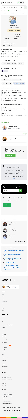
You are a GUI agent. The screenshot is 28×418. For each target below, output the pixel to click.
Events (3, 296)
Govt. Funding (4, 336)
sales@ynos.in (14, 178)
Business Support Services (9, 63)
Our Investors (4, 301)
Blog (2, 321)
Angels (11, 10)
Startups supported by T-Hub (7, 403)
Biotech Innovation (5, 345)
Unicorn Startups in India (11, 265)
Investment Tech (7, 83)
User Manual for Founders (7, 375)
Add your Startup (5, 385)
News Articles (4, 319)
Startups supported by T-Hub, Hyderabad (12, 268)
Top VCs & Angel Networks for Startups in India (12, 259)
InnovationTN (4, 349)
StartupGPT (4, 360)
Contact (3, 306)
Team (3, 299)
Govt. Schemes (14, 13)
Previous (6, 122)
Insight (3, 354)
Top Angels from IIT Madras (7, 394)
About (3, 294)
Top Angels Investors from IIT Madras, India (12, 255)
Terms (3, 308)
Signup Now (10, 155)
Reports (3, 316)
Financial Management (15, 79)
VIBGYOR (3, 352)
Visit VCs (7, 205)
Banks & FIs (22, 13)
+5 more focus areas (19, 83)
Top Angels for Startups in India (7, 391)
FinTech (5, 79)
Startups (4, 10)
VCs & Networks (19, 10)
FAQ (2, 303)
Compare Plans (5, 366)
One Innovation (4, 347)
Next (22, 134)
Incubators (5, 13)
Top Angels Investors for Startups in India (14, 251)
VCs (2, 332)
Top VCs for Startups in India (7, 396)
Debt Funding (4, 339)
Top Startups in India (10, 262)
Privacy (3, 310)
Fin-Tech (21, 63)
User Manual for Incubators (7, 379)
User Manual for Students (6, 377)
